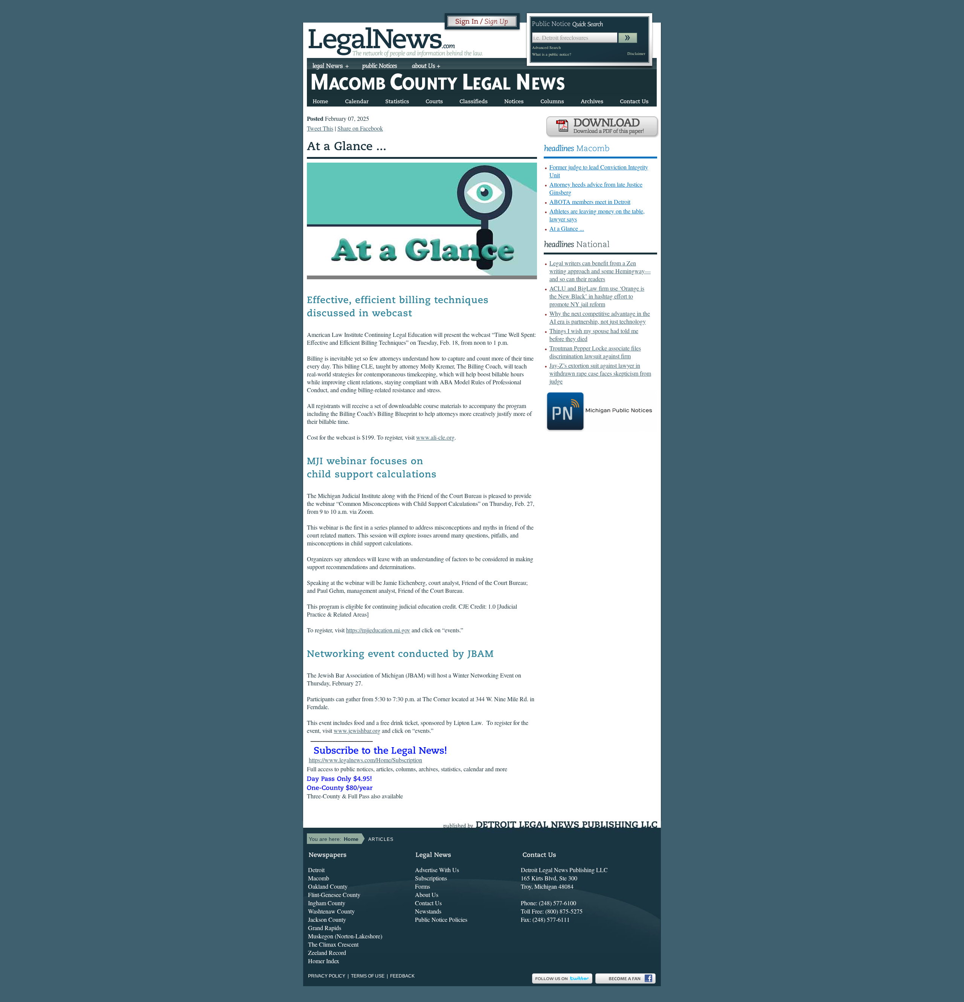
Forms (422, 886)
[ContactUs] (634, 100)
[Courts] (434, 100)
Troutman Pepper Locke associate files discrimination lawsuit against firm (595, 352)
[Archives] (592, 100)
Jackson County (327, 919)
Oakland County (328, 886)
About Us (426, 894)
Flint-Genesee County (334, 894)
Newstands (428, 911)
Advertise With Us (437, 870)
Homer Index (323, 961)
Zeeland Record (327, 952)
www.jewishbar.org (357, 730)
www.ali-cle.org (435, 437)
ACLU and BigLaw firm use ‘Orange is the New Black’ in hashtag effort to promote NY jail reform (596, 296)
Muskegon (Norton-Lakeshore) (345, 936)
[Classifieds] (473, 100)
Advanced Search (546, 47)
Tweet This (320, 128)
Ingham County (326, 903)
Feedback (402, 976)
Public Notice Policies (441, 919)
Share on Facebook (360, 128)
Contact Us (428, 903)
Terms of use (367, 976)
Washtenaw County (331, 911)
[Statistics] (397, 100)
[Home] (320, 100)
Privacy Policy (326, 976)
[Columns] (552, 100)
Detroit (316, 870)
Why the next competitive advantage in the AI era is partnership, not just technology (599, 317)
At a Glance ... (566, 228)
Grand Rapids (324, 928)
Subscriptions (431, 878)
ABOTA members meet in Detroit (589, 202)
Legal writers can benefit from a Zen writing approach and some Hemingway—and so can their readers (600, 271)
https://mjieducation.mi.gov (378, 630)
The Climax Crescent (333, 944)
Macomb (318, 878)
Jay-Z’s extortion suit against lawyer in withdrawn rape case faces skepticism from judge (600, 373)
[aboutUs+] (426, 66)
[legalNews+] (331, 66)
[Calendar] (357, 100)
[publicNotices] (379, 66)
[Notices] (514, 100)
